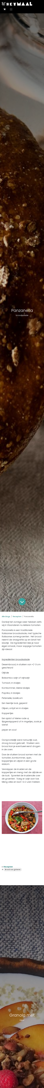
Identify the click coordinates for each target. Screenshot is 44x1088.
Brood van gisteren (13, 869)
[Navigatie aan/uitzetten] (11, 9)
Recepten (17, 616)
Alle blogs (6, 616)
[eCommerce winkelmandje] (4, 9)
